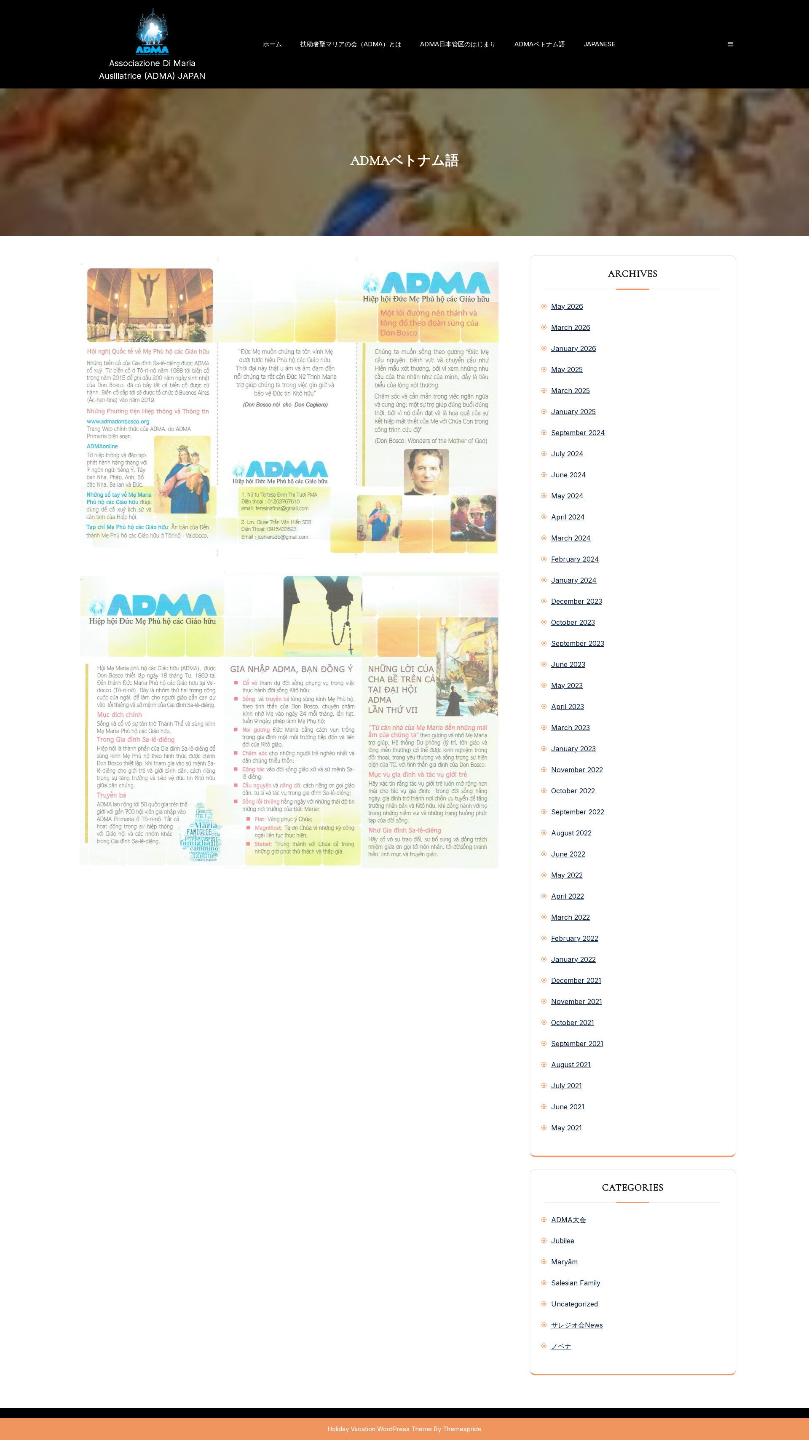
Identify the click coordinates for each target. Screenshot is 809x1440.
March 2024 (571, 538)
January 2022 (573, 959)
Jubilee (562, 1241)
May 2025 (567, 369)
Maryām (564, 1262)
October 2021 (572, 1022)
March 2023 (570, 727)
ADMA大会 (568, 1219)
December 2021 (576, 980)
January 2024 (574, 580)
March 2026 (570, 327)
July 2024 (567, 454)
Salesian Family (575, 1283)
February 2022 (574, 938)
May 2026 (567, 306)
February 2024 (575, 559)
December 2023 (576, 601)
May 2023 (567, 685)
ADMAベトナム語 (539, 44)
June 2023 (568, 664)
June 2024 (568, 475)
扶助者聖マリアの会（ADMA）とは (351, 44)
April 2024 (568, 517)
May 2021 (566, 1128)
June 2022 (568, 854)
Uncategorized (574, 1304)
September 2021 (577, 1043)
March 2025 (570, 390)
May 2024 (567, 496)
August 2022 (571, 833)
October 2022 (573, 791)
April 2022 (567, 896)
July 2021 (566, 1085)
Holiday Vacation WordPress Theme (379, 1429)
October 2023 (573, 622)
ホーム (272, 44)
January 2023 (573, 748)
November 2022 (577, 770)
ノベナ (561, 1346)
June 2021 (567, 1107)
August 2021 (571, 1064)
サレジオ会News (577, 1325)
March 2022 (570, 917)
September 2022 (577, 812)
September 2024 (578, 432)
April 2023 (567, 706)
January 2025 (573, 411)
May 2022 (567, 875)
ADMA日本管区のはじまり (458, 44)
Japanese (599, 44)
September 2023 (577, 643)
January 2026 (573, 348)
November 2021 (576, 1001)
